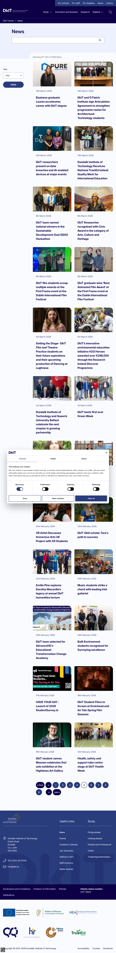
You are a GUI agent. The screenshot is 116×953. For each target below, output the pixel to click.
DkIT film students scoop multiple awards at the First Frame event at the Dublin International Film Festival (52, 291)
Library (109, 3)
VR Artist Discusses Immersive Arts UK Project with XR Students (52, 537)
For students (88, 3)
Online (91, 850)
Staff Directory (66, 863)
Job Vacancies (66, 850)
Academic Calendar (68, 844)
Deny (25, 498)
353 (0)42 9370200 (17, 860)
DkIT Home (8, 21)
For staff (76, 3)
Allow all (91, 498)
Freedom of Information (44, 889)
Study (46, 12)
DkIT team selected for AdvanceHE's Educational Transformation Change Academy (51, 650)
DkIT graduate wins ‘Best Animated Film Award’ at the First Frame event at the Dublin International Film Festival (93, 291)
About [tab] (84, 459)
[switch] (45, 489)
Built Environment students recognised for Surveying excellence (92, 645)
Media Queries (66, 869)
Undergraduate (95, 838)
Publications (8, 895)
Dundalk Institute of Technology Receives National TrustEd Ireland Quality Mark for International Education (92, 170)
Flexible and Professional (99, 844)
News (20, 21)
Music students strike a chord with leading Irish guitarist (92, 589)
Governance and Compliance (16, 889)
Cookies (96, 948)
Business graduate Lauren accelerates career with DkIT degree (51, 101)
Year (5, 69)
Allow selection (58, 498)
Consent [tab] (22, 459)
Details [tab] (53, 459)
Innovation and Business (66, 12)
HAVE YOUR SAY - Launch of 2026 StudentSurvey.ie (47, 706)
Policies (62, 889)
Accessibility (83, 948)
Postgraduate (94, 832)
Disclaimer (108, 948)
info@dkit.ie (13, 866)
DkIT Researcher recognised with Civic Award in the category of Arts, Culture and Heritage (93, 230)
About (100, 3)
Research (85, 12)
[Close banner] (106, 452)
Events (62, 838)
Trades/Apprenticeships (99, 857)
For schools (63, 3)
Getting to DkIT (66, 857)
